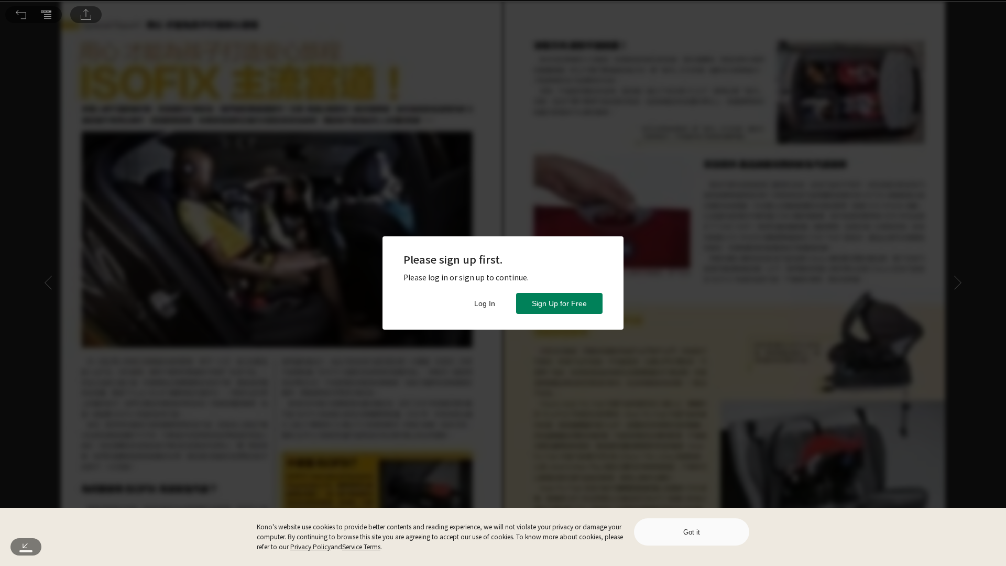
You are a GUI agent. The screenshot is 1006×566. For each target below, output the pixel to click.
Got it (691, 532)
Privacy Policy (310, 546)
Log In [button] (484, 303)
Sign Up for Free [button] (559, 303)
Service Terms (361, 546)
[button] (21, 14)
